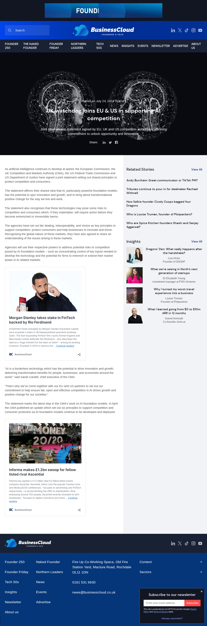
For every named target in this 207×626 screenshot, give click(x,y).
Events (143, 46)
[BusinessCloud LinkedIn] (173, 30)
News (114, 46)
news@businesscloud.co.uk (93, 592)
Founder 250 (11, 46)
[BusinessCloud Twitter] (180, 30)
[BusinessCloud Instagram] (193, 30)
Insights (128, 46)
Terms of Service (160, 612)
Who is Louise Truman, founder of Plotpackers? (159, 214)
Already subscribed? (172, 618)
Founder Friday (56, 46)
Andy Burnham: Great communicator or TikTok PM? (162, 180)
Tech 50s (100, 46)
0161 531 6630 (84, 582)
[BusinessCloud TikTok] (187, 30)
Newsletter (161, 46)
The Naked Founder (31, 46)
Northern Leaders (78, 46)
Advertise (180, 46)
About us (196, 46)
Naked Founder (48, 562)
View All (196, 169)
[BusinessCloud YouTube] (200, 30)
